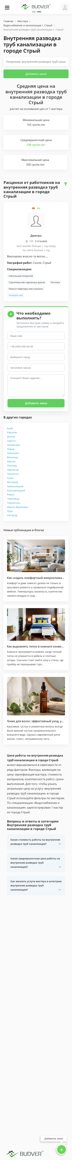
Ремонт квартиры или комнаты (26, 288)
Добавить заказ (36, 74)
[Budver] (36, 6)
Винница (12, 457)
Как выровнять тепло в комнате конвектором (39, 646)
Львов (10, 449)
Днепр (11, 436)
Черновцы (13, 498)
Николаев (13, 453)
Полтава (12, 465)
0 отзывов (41, 241)
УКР (34, 11)
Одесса (11, 440)
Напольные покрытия (21, 275)
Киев (10, 428)
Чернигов (13, 469)
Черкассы (13, 473)
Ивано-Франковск (17, 507)
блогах (39, 530)
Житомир (12, 482)
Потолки (55, 282)
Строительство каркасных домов (27, 282)
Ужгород (12, 515)
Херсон (11, 461)
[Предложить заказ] (38, 208)
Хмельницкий (15, 486)
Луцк (10, 511)
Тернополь (13, 503)
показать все (16, 295)
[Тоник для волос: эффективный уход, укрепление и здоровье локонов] (36, 696)
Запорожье (13, 445)
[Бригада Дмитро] (36, 221)
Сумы (10, 478)
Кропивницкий (16, 490)
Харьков (12, 432)
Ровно (10, 494)
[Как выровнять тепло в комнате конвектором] (36, 624)
